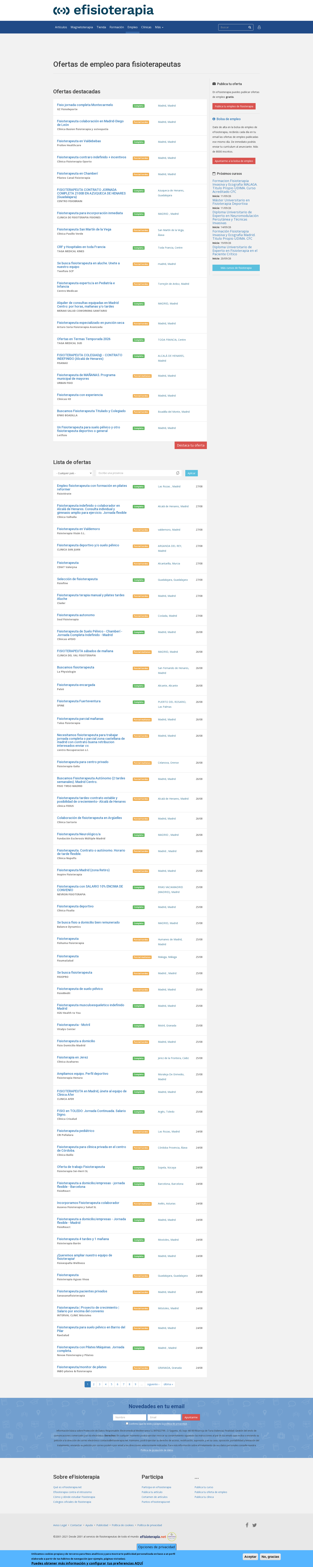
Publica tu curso (204, 1487)
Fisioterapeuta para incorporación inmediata (90, 213)
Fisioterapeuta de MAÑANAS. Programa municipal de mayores (86, 376)
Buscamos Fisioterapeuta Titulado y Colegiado (91, 411)
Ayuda (89, 1525)
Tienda (101, 27)
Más (158, 27)
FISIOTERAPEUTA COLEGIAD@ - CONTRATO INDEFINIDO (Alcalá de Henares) (89, 357)
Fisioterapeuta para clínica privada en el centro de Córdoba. (91, 1148)
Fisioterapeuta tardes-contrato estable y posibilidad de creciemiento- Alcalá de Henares (91, 799)
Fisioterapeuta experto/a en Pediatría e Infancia (86, 285)
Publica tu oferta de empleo (211, 1492)
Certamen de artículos (155, 1497)
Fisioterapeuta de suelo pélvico (80, 989)
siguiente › (153, 1384)
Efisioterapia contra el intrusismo (72, 1492)
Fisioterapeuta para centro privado (82, 762)
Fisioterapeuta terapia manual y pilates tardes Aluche (90, 597)
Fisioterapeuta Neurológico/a (79, 834)
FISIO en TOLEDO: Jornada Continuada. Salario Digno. (91, 1112)
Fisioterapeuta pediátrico (75, 1131)
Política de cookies (123, 1525)
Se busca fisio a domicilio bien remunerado (88, 922)
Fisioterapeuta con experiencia (80, 395)
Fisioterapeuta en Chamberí (77, 173)
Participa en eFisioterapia (156, 1487)
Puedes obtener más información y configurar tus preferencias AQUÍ (87, 1563)
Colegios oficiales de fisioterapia (72, 1502)
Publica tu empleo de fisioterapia (234, 106)
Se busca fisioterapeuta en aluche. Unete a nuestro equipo (88, 265)
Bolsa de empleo (228, 119)
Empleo (133, 27)
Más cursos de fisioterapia (236, 268)
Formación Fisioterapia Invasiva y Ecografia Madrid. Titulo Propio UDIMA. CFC (233, 235)
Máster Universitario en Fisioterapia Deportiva (231, 202)
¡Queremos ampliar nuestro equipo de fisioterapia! (84, 1257)
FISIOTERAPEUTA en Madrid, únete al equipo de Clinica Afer (92, 1093)
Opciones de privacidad (156, 1547)
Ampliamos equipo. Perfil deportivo (82, 1073)
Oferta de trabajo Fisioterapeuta (81, 1167)
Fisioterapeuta (68, 563)
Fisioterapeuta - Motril (73, 1025)
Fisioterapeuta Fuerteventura (79, 701)
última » (168, 1384)
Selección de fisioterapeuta (77, 579)
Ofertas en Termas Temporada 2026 (83, 339)
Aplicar (191, 473)
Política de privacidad (149, 1525)
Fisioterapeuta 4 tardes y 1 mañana (83, 1239)
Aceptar (250, 1556)
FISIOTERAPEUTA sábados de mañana (85, 651)
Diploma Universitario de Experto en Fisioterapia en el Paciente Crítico (234, 250)
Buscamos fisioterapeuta (75, 667)
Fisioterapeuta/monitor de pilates (82, 1367)
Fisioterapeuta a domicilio (76, 1041)
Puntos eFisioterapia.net (156, 1502)
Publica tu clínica (204, 1497)
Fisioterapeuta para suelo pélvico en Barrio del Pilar (91, 1329)
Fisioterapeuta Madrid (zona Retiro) (83, 870)
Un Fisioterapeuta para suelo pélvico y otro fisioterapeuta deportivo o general (88, 429)
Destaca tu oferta (191, 445)
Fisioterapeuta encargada (76, 685)
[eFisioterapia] (103, 10)
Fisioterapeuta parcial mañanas (80, 719)
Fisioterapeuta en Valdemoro (78, 529)
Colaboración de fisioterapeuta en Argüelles (89, 818)
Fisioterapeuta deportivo (75, 906)
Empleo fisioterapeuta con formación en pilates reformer (92, 487)
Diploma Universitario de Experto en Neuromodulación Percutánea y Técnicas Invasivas (235, 217)
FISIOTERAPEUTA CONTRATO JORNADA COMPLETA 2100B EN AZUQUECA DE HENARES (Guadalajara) (91, 193)
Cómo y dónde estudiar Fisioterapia (74, 1497)
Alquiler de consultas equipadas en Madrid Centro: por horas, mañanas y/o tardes (88, 304)
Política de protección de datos (157, 1450)
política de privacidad (175, 1423)
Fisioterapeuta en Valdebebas (79, 141)
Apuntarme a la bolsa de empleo (234, 161)
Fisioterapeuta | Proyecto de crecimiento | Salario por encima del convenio (88, 1309)
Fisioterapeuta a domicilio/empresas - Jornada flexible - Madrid (91, 1221)
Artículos (61, 27)
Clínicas (146, 27)
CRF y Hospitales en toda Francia (81, 247)
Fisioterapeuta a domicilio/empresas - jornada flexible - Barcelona (91, 1185)
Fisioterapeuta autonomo (76, 615)
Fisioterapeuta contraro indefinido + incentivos (91, 157)
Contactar (76, 1525)
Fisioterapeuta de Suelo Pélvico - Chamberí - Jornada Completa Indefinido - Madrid (89, 633)
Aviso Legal (60, 1525)
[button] (259, 27)
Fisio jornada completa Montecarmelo (85, 105)
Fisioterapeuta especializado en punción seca (90, 323)
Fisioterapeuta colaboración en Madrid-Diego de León (90, 123)
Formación (117, 27)
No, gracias (270, 1556)
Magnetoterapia (82, 27)
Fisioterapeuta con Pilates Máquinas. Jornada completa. (90, 1349)
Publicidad (102, 1525)
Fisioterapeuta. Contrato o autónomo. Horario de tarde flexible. (91, 852)
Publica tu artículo (152, 1492)
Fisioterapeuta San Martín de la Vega (84, 229)
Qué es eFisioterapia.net (67, 1487)
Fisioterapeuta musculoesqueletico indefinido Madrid (90, 1007)
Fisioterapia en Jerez (72, 1057)
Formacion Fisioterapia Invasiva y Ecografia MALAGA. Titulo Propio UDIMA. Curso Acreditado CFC (234, 186)
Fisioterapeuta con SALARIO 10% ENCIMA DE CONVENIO (90, 888)
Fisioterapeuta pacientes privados (82, 1291)
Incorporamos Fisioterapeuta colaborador (88, 1203)
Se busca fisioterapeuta (74, 972)
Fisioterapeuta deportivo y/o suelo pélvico (88, 545)
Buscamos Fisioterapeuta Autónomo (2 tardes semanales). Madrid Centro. (91, 780)
